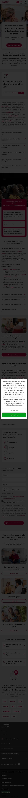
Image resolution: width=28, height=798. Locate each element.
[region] (14, 399)
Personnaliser (14, 411)
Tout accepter (14, 415)
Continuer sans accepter (19, 378)
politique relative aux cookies (14, 405)
